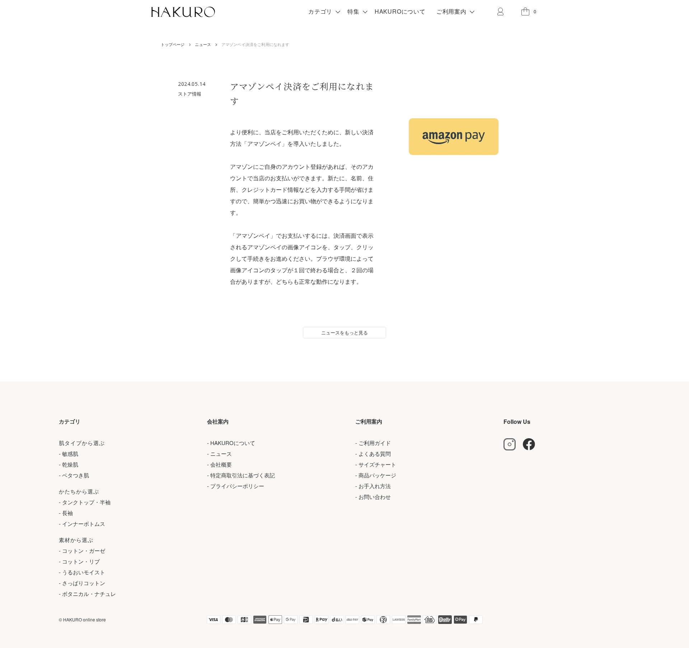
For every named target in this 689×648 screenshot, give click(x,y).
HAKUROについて (400, 11)
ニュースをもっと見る (344, 332)
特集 (353, 11)
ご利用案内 (451, 11)
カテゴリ (320, 11)
